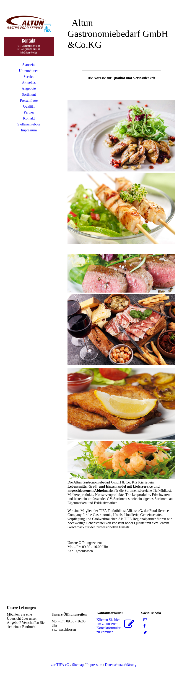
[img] (29, 33)
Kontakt (29, 118)
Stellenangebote (28, 124)
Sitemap (78, 665)
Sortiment (29, 94)
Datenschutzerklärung (120, 665)
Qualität (28, 106)
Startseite (28, 65)
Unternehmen (29, 71)
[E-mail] (145, 620)
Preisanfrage (29, 100)
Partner (29, 112)
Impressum (29, 130)
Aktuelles (29, 82)
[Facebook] (144, 626)
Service (28, 77)
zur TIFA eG (60, 665)
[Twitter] (145, 632)
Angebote (29, 88)
